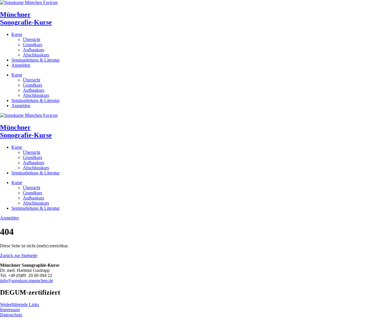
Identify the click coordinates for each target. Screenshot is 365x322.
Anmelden (20, 65)
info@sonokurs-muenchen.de (26, 280)
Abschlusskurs (36, 54)
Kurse (16, 34)
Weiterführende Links (19, 304)
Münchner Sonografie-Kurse (26, 18)
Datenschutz (11, 314)
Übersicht (31, 39)
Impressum (10, 309)
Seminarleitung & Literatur (35, 60)
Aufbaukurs (33, 49)
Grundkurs (32, 44)
